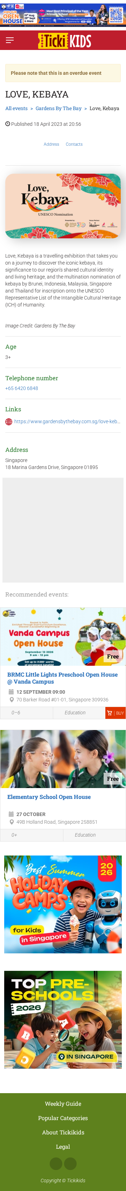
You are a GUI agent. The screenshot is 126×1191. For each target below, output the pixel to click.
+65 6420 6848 (21, 388)
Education (75, 712)
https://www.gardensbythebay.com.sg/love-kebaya (69, 421)
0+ (14, 835)
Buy (120, 713)
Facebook (56, 1163)
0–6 (16, 712)
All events (16, 108)
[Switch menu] (10, 40)
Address (51, 144)
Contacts (74, 144)
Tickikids (76, 1180)
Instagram (70, 1163)
